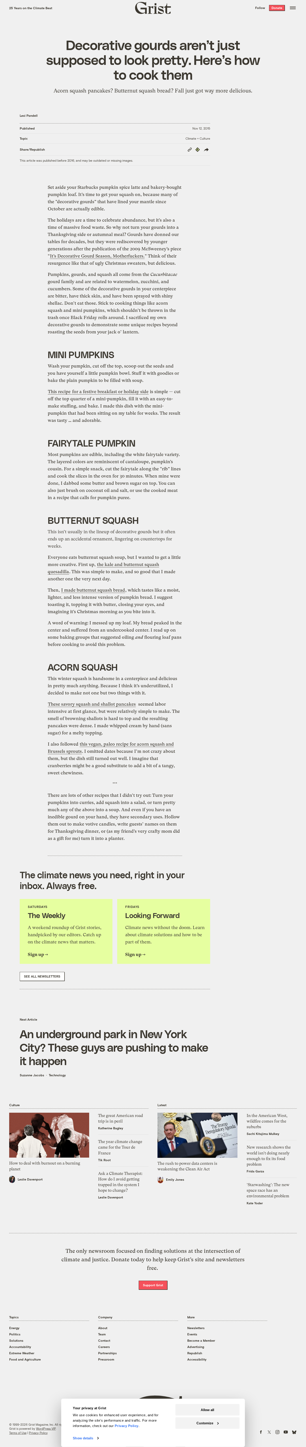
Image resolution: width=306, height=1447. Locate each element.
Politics (14, 1334)
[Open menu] (293, 7)
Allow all (207, 1410)
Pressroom (106, 1359)
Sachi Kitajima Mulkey (263, 1134)
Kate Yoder (255, 1203)
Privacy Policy (38, 1433)
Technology (57, 1075)
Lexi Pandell (29, 115)
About (102, 1328)
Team (102, 1334)
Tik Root (104, 1160)
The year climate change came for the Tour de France (120, 1147)
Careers (104, 1347)
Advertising (195, 1347)
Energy (14, 1328)
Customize (204, 1423)
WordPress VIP (46, 1428)
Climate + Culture (197, 138)
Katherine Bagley (110, 1128)
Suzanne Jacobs (32, 1075)
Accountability (20, 1347)
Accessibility (197, 1359)
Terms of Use (17, 1433)
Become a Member (201, 1340)
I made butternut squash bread (93, 590)
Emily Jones (175, 1179)
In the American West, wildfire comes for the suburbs (267, 1121)
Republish (194, 1353)
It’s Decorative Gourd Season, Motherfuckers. (97, 256)
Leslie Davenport (30, 1179)
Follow (260, 8)
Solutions (16, 1340)
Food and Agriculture (25, 1359)
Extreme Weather (21, 1353)
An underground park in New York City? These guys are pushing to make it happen (114, 1047)
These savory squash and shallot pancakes (92, 704)
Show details (83, 1438)
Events (192, 1334)
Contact (104, 1340)
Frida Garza (255, 1171)
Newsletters (196, 1328)
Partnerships (107, 1353)
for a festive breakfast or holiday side (110, 391)
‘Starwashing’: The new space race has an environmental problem (268, 1190)
